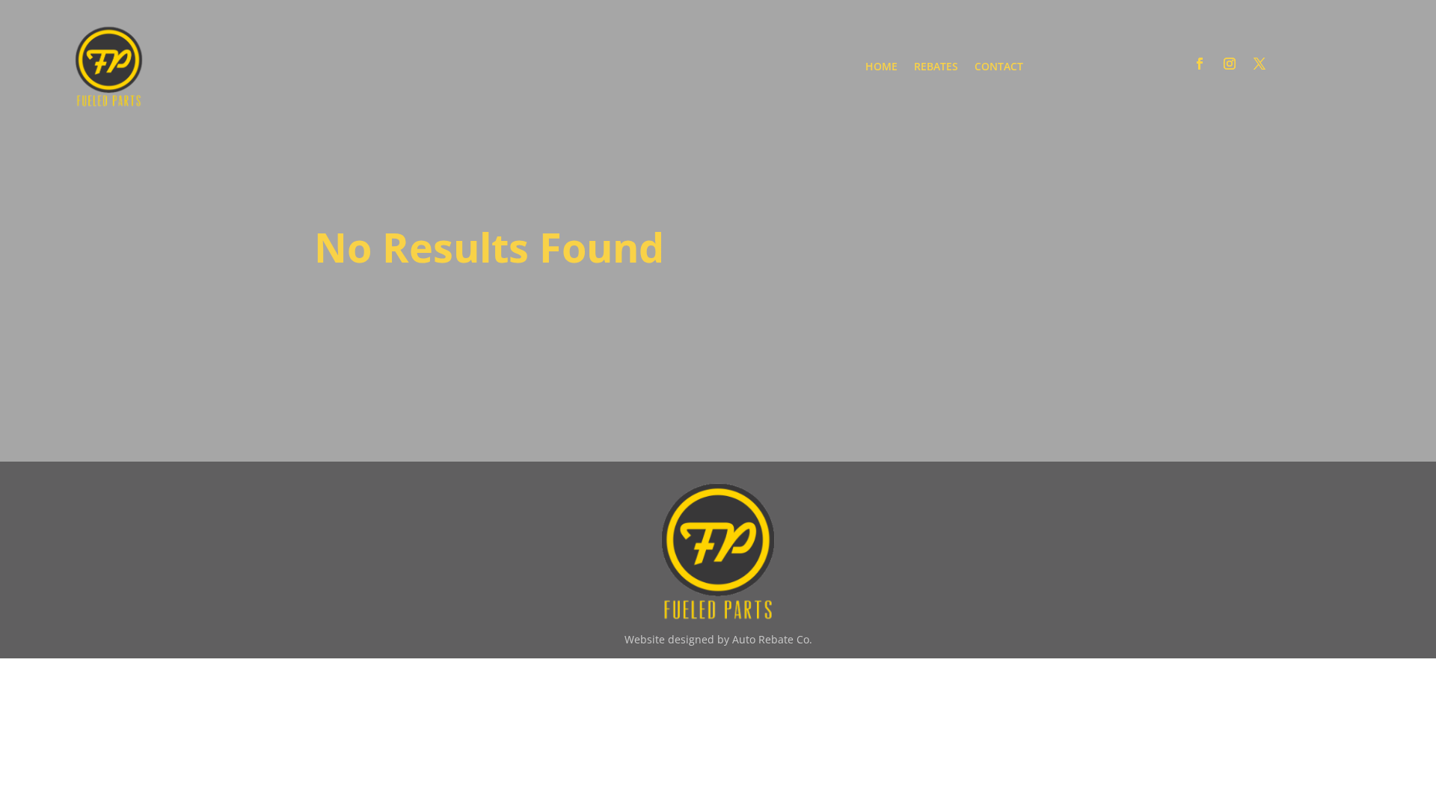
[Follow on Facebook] (1200, 64)
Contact (999, 66)
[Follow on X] (1259, 64)
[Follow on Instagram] (1230, 64)
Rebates (936, 66)
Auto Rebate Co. (770, 639)
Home (881, 66)
